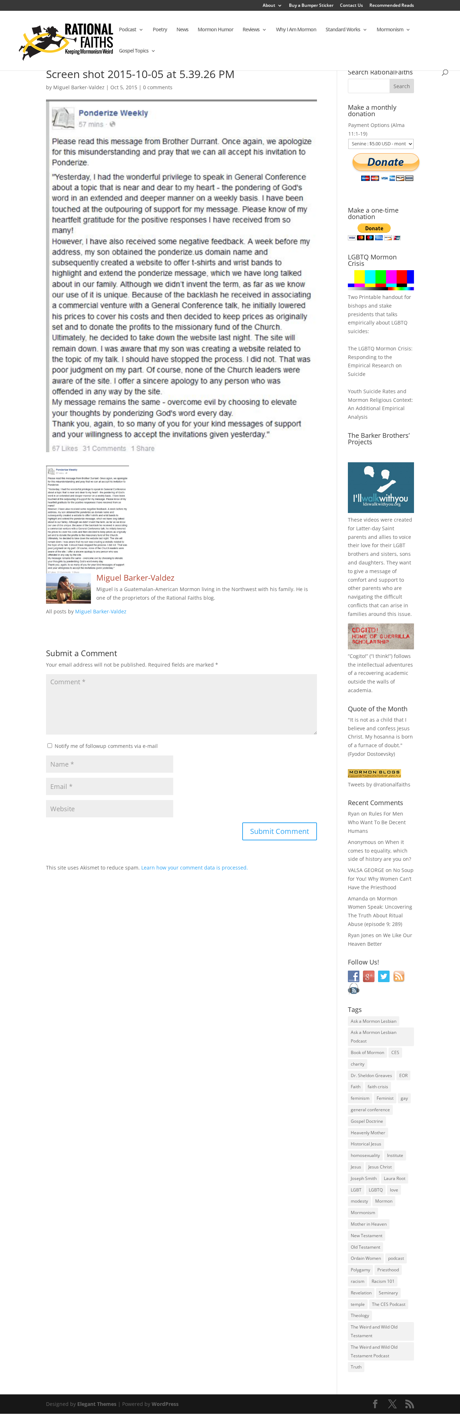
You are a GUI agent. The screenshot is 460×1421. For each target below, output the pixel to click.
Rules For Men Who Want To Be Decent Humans (377, 822)
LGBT (399, 545)
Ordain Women (366, 1258)
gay (404, 1098)
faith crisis (378, 1087)
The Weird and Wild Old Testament (374, 1331)
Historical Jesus (366, 1144)
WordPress (165, 1403)
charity (357, 1064)
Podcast (127, 30)
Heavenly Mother (368, 1133)
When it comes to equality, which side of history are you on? (379, 851)
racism (357, 1281)
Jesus (356, 1167)
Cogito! (358, 656)
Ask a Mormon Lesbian (373, 1021)
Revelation (361, 1293)
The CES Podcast (388, 1304)
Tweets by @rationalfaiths (379, 784)
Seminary (388, 1293)
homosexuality (365, 1155)
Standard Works (343, 30)
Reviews (251, 30)
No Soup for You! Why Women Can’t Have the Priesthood (381, 879)
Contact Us (351, 5)
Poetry (160, 30)
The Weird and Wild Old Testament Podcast (374, 1351)
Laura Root (394, 1178)
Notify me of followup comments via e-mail (106, 746)
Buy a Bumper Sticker (311, 5)
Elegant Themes (96, 1403)
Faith (355, 1087)
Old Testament (365, 1247)
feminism (360, 1098)
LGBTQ (376, 1190)
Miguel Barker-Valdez (79, 87)
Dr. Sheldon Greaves (371, 1075)
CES (395, 1052)
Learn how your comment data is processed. (194, 867)
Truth (356, 1367)
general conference (370, 1110)
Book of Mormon (367, 1052)
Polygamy (360, 1270)
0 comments (157, 87)
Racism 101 (383, 1281)
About (269, 5)
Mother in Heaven (369, 1224)
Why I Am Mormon (296, 30)
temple (358, 1304)
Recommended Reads (391, 5)
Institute (395, 1155)
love (394, 1190)
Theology (360, 1315)
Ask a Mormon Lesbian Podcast (373, 1036)
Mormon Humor (215, 30)
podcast (396, 1258)
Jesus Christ (380, 1167)
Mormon (383, 1201)
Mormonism (390, 30)
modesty (359, 1201)
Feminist (385, 1098)
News (182, 30)
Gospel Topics (133, 51)
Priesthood (388, 1270)
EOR (403, 1075)
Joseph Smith (364, 1178)
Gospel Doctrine (367, 1121)
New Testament (366, 1235)
